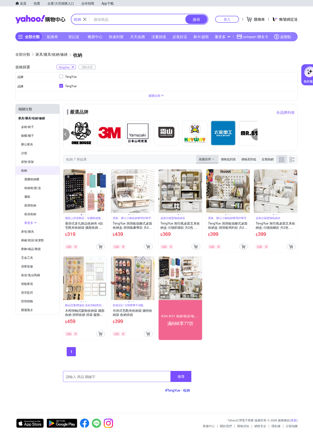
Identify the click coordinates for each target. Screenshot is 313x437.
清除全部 (87, 67)
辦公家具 (27, 144)
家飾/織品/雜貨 (31, 249)
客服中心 (209, 426)
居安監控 (27, 292)
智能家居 (27, 283)
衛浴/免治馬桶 (30, 275)
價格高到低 (248, 159)
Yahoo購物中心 (40, 19)
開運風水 (27, 310)
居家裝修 (27, 266)
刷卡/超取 (201, 36)
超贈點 (285, 36)
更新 (294, 420)
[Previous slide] (66, 191)
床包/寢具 (27, 231)
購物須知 (243, 426)
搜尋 (181, 376)
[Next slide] (104, 191)
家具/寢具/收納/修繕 (31, 118)
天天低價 (137, 36)
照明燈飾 (27, 301)
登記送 (73, 36)
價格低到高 (228, 159)
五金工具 (27, 257)
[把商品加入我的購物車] (100, 247)
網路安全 (260, 426)
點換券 (52, 36)
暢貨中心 (95, 36)
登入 (227, 19)
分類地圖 (292, 426)
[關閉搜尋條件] (85, 19)
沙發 (24, 153)
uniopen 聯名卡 (255, 36)
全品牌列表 (285, 112)
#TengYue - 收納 (177, 390)
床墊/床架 (27, 161)
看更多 (220, 36)
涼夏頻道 (158, 36)
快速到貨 (116, 36)
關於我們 (226, 426)
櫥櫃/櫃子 (27, 135)
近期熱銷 (268, 159)
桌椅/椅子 (27, 127)
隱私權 (276, 426)
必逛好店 (180, 36)
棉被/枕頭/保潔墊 (32, 240)
